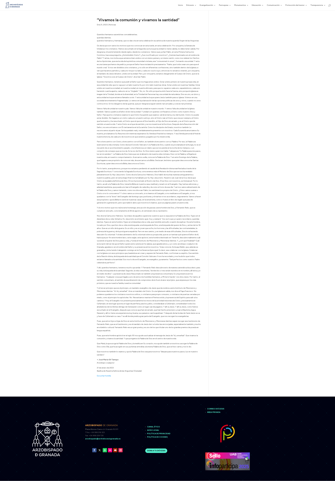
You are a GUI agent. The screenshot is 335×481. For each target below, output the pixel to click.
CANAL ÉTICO (153, 427)
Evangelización (206, 5)
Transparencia (316, 5)
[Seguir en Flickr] (110, 450)
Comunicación (273, 5)
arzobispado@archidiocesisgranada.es (103, 439)
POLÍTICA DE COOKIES (157, 437)
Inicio (180, 5)
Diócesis (190, 5)
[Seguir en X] (99, 450)
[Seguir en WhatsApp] (105, 450)
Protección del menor (295, 5)
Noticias (112, 25)
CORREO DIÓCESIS (215, 409)
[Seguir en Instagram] (120, 450)
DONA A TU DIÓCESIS (156, 451)
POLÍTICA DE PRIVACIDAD (158, 433)
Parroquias (223, 5)
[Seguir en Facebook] (94, 450)
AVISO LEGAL (153, 430)
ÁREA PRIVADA (213, 412)
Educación (256, 5)
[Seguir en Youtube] (115, 450)
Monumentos (240, 5)
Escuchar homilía (104, 376)
